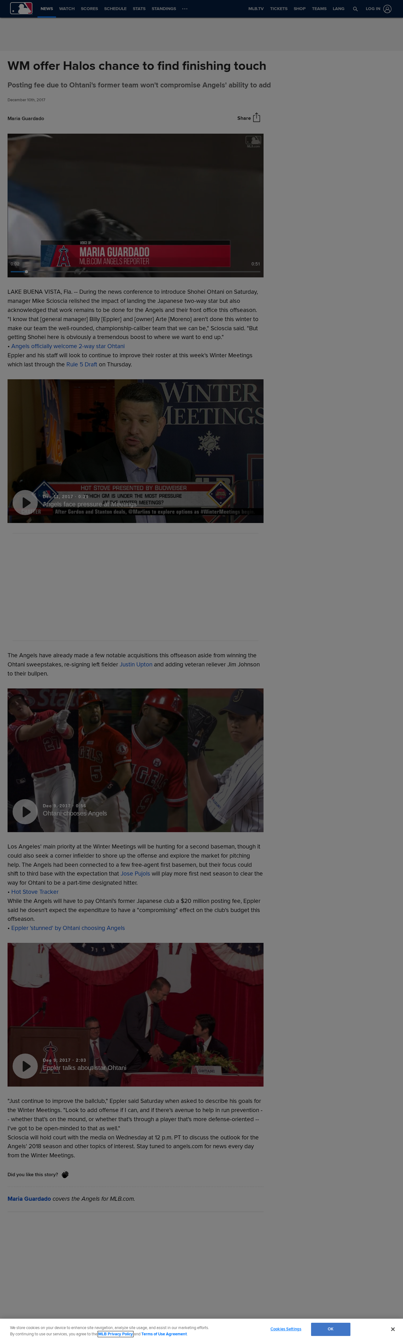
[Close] (393, 1329)
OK (330, 1329)
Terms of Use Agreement (164, 1334)
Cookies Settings (285, 1329)
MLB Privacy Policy (115, 1334)
